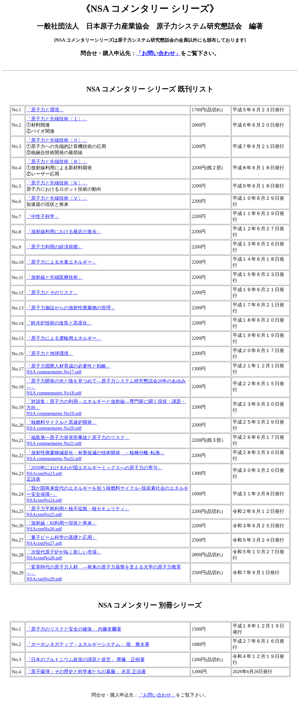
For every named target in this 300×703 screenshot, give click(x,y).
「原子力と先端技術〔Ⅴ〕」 (56, 198)
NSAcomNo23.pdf (44, 473)
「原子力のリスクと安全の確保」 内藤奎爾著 (73, 629)
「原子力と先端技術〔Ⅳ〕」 (56, 182)
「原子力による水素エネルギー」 (61, 262)
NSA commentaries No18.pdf (53, 392)
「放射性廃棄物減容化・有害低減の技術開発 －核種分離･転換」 (95, 452)
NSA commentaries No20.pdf (53, 428)
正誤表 (33, 479)
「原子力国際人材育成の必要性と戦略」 (68, 366)
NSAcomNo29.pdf (44, 578)
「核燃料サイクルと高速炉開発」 (61, 422)
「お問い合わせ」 (158, 53)
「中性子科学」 (42, 216)
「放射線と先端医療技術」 (54, 277)
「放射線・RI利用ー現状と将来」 (61, 523)
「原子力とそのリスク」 (52, 292)
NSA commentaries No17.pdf (53, 371)
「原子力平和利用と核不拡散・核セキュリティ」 (77, 508)
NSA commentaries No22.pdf (53, 458)
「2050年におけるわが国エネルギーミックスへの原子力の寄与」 (94, 467)
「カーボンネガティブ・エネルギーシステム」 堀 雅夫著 (87, 644)
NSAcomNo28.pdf (44, 557)
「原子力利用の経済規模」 (54, 246)
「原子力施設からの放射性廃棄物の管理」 (70, 307)
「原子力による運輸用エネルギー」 (63, 338)
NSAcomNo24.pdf (44, 500)
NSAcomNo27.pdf (44, 543)
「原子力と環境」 (45, 109)
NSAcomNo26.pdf (44, 528)
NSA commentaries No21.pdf (53, 443)
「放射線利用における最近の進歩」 (63, 231)
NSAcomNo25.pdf (44, 514)
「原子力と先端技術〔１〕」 (56, 118)
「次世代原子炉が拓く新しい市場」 (63, 552)
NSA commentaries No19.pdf (53, 413)
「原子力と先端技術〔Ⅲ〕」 (56, 161)
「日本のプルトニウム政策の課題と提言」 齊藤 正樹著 (85, 659)
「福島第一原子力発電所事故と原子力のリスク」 (77, 437)
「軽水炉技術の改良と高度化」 (59, 322)
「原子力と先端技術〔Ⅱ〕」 (56, 140)
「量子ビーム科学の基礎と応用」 (61, 537)
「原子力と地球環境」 (49, 353)
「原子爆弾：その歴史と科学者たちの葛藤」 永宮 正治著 (86, 671)
